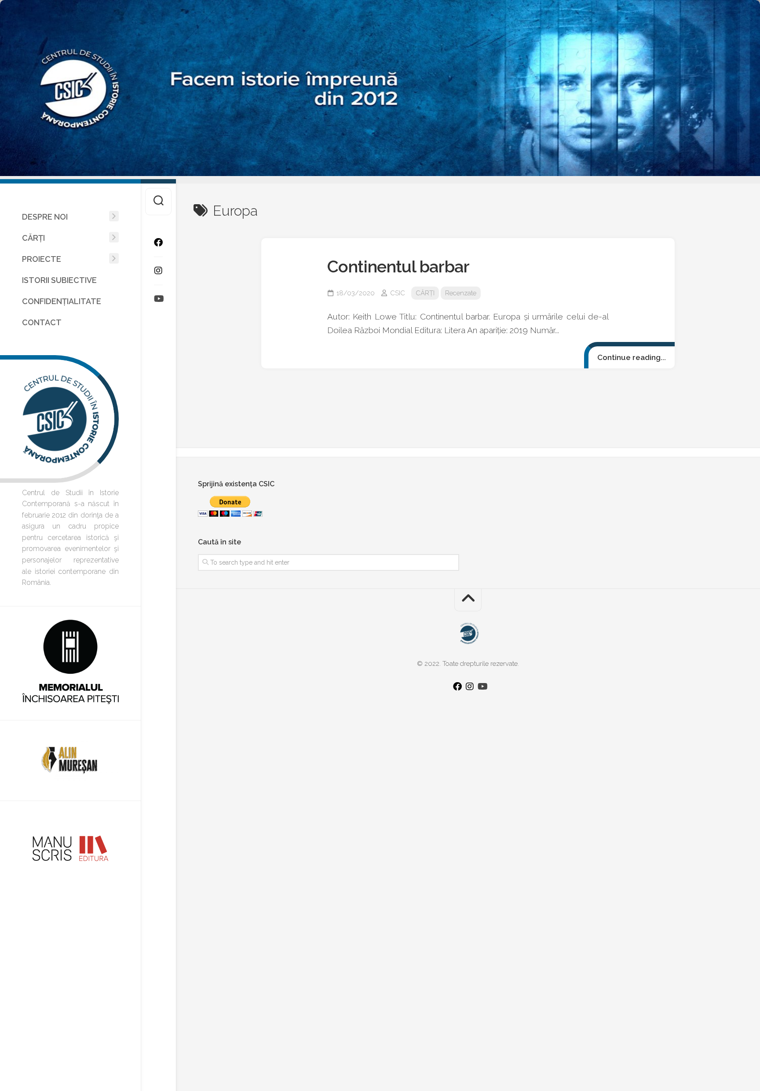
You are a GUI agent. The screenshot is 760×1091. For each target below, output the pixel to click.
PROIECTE (41, 259)
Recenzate (460, 293)
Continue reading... (631, 357)
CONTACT (42, 322)
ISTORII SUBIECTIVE (59, 280)
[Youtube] (158, 299)
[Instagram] (158, 270)
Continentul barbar (398, 266)
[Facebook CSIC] (158, 242)
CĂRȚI (33, 237)
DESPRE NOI (45, 216)
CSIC (397, 293)
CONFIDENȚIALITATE (61, 301)
